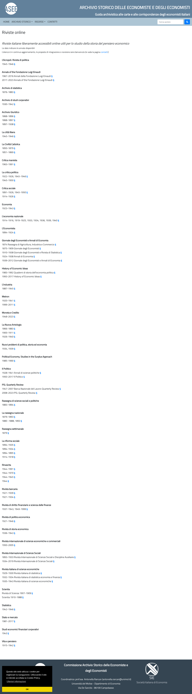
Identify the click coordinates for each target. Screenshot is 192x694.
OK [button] (27, 689)
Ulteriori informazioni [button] (16, 681)
